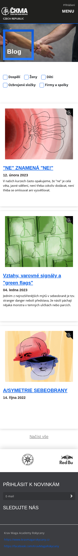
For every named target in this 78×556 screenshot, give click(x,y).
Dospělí (14, 77)
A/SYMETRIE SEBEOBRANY (35, 390)
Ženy (33, 77)
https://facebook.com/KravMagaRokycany (31, 546)
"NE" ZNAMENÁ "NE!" (28, 168)
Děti (50, 77)
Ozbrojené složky (22, 85)
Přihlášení (69, 5)
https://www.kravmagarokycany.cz (27, 539)
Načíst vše (39, 436)
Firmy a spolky (56, 85)
